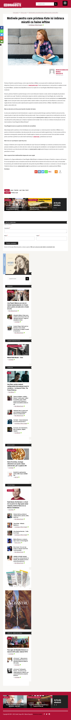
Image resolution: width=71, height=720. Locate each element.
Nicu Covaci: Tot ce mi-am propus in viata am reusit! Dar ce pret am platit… (20, 548)
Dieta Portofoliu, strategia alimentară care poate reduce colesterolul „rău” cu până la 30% (17, 464)
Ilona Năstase (11, 392)
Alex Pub (16, 477)
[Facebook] (1, 27)
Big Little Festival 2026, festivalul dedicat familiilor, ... (38, 208)
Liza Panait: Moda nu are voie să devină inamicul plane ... (14, 208)
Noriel (27, 190)
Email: (38, 235)
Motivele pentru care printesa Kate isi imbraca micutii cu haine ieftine (43, 12)
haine (23, 190)
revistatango (32, 205)
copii (20, 190)
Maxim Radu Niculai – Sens (15, 357)
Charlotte (16, 190)
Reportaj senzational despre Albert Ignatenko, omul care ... (15, 705)
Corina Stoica (11, 509)
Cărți (9, 638)
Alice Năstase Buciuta (10, 205)
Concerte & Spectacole (34, 697)
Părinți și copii (24, 12)
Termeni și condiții (37, 714)
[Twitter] (42, 171)
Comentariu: (7, 228)
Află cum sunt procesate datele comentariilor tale (42, 247)
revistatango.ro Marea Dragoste (35, 25)
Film (9, 373)
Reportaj (6, 697)
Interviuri (7, 200)
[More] (56, 171)
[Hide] (0, 44)
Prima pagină (16, 12)
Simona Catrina (18, 542)
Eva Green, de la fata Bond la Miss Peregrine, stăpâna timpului (20, 429)
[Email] (1, 41)
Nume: (6, 235)
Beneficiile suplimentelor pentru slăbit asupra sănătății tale (20, 474)
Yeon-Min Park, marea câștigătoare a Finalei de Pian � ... (38, 705)
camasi (11, 190)
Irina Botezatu (17, 432)
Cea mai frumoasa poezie (14, 346)
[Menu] (65, 3)
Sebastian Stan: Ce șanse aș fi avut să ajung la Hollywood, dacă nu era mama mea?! (20, 412)
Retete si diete (11, 450)
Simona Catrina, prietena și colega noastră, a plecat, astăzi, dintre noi (21, 515)
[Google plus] (36, 171)
